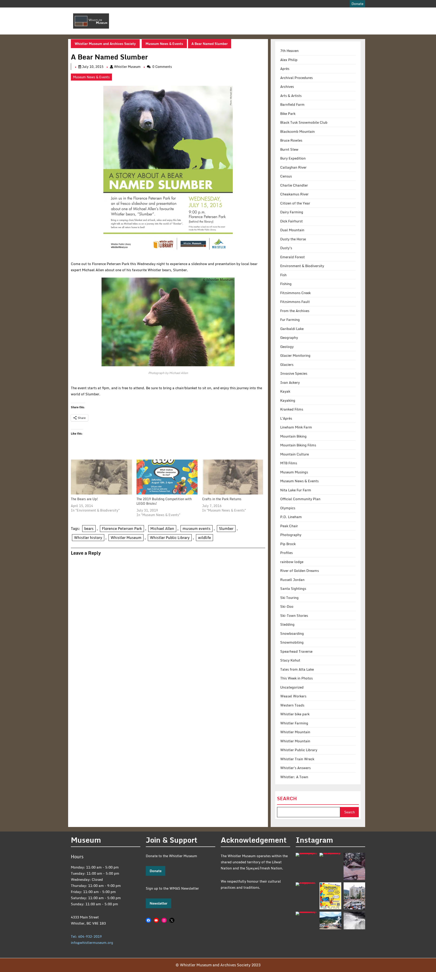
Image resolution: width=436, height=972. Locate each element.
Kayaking (287, 400)
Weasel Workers (293, 696)
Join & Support (295, 14)
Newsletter (158, 903)
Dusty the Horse (293, 239)
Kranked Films (291, 409)
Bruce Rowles (291, 140)
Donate (155, 871)
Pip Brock (288, 543)
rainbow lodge (291, 561)
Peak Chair (289, 526)
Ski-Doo (286, 606)
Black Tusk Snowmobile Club (303, 122)
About (164, 14)
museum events (197, 529)
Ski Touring (289, 597)
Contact (166, 27)
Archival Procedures (296, 77)
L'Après (286, 418)
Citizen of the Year (295, 203)
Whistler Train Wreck (297, 759)
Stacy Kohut (290, 660)
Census (286, 176)
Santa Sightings (293, 588)
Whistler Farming (294, 723)
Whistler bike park (295, 714)
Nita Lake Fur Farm (295, 490)
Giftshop (321, 14)
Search (287, 798)
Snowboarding (292, 633)
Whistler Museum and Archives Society (105, 43)
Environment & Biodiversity (302, 265)
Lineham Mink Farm (296, 427)
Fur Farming (290, 319)
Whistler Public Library (170, 538)
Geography (289, 337)
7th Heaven (289, 50)
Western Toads (292, 705)
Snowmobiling (292, 642)
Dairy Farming (291, 212)
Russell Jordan (292, 579)
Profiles (286, 552)
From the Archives (294, 310)
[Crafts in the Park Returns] (232, 477)
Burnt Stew (289, 149)
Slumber (226, 529)
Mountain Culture (294, 454)
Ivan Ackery (290, 382)
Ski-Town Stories (294, 615)
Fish (283, 275)
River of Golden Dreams (299, 570)
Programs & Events (255, 14)
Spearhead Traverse (296, 651)
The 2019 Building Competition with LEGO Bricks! (164, 501)
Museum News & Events (164, 43)
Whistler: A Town (294, 777)
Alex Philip (288, 59)
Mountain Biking (293, 436)
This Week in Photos (296, 678)
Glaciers (286, 364)
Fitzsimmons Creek (295, 292)
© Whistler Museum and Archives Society (213, 965)
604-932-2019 (90, 936)
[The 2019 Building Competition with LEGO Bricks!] (167, 477)
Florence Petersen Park (122, 529)
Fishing (286, 283)
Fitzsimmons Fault (295, 301)
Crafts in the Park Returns (221, 499)
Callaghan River (293, 167)
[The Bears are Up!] (101, 477)
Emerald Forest (292, 257)
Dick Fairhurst (291, 221)
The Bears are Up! (84, 499)
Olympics (287, 508)
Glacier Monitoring (295, 355)
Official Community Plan (300, 499)
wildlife (204, 538)
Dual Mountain (292, 230)
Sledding (287, 624)
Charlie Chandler (294, 185)
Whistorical (222, 14)
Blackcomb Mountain (297, 131)
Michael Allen (162, 529)
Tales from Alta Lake (297, 669)
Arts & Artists (291, 95)
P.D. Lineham (291, 516)
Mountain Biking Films (298, 445)
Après (284, 68)
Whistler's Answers (295, 767)
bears (89, 529)
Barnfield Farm (292, 104)
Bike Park (287, 113)
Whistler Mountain (295, 732)
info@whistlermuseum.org (92, 942)
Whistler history (88, 538)
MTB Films (288, 463)
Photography (290, 534)
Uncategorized (292, 687)
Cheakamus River (294, 194)
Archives (287, 86)
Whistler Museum (127, 66)
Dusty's (286, 248)
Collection (190, 14)
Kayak (285, 391)
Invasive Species (293, 373)
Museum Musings (294, 472)
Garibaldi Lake (292, 328)
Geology (287, 346)
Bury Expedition (293, 158)
